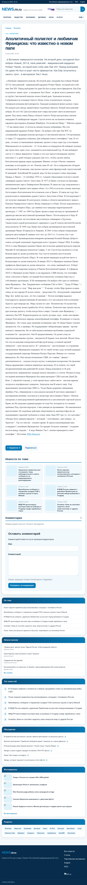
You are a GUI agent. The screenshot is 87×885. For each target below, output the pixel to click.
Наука (51, 17)
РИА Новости (33, 434)
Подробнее (47, 580)
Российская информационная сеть (61, 2)
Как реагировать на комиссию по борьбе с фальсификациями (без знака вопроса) (34, 667)
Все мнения (8, 673)
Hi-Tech (60, 17)
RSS (76, 2)
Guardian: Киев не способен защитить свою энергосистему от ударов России (32, 626)
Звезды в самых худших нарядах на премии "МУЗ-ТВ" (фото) (27, 750)
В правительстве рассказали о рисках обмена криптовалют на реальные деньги (33, 736)
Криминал (21, 833)
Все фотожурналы (10, 813)
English (82, 2)
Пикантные (41, 833)
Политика (7, 17)
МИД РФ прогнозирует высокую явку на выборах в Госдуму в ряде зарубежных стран (35, 621)
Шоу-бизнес (71, 828)
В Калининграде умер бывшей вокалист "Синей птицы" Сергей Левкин (30, 746)
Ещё (80, 17)
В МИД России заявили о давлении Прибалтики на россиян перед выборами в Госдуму (36, 617)
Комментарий (14, 554)
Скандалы (30, 833)
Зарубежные (51, 833)
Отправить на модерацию (22, 585)
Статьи (67, 855)
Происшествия (10, 833)
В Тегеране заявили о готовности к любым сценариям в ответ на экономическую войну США (45, 690)
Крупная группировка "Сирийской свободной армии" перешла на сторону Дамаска (34, 741)
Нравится (13, 448)
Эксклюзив (71, 833)
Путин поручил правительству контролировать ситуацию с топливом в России (33, 607)
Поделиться (30, 448)
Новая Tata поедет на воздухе (15, 755)
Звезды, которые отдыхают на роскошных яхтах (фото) (24, 760)
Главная (8, 28)
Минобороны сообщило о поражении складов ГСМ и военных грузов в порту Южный (35, 612)
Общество (18, 17)
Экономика (30, 17)
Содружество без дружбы (13, 660)
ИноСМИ (62, 833)
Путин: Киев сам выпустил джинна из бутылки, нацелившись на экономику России (34, 630)
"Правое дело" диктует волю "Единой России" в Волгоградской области (30, 647)
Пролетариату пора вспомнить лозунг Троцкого (21, 654)
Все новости (69, 851)
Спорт (80, 828)
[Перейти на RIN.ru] (51, 9)
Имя (10, 544)
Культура (61, 828)
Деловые (42, 17)
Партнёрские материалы (74, 859)
